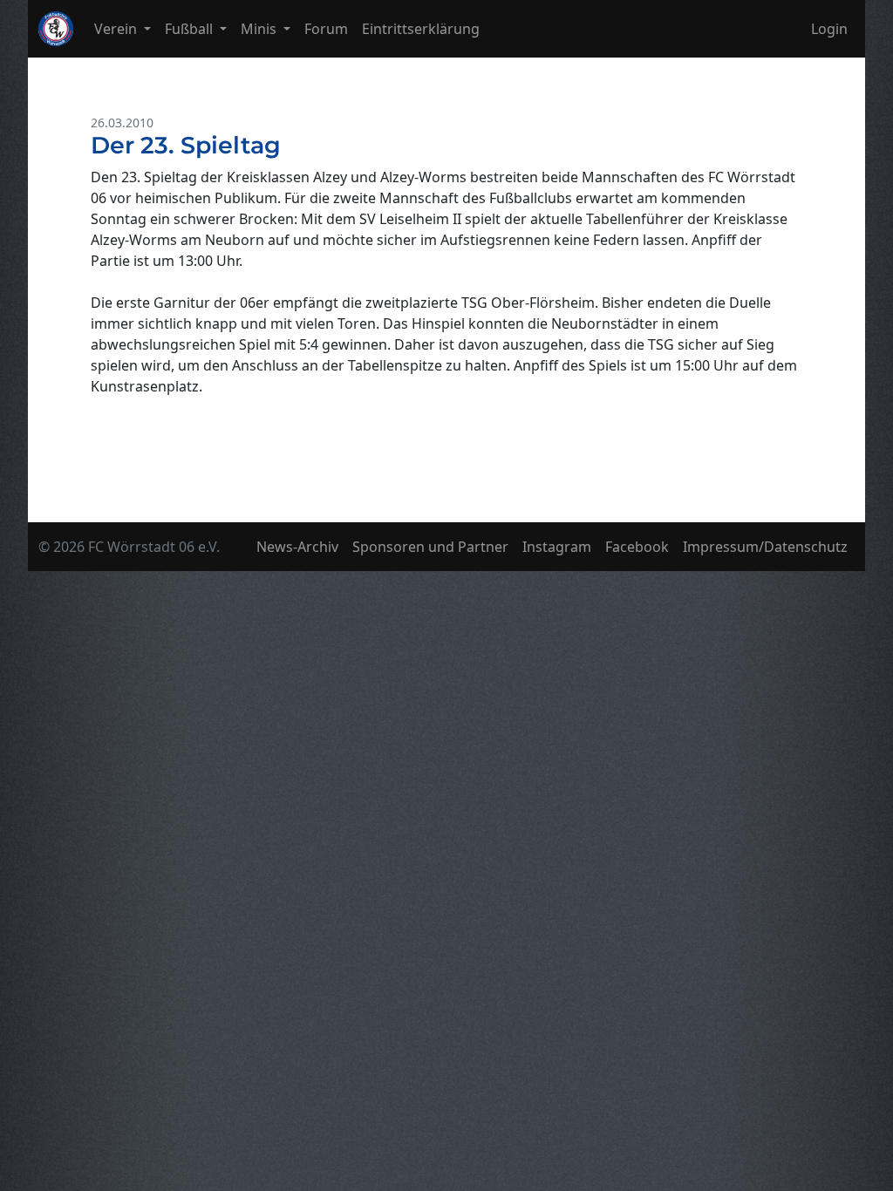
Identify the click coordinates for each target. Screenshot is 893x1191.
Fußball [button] (190, 28)
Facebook (637, 546)
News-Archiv (297, 546)
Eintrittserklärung (421, 28)
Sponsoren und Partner (430, 546)
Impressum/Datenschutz (765, 546)
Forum (326, 28)
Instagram (556, 546)
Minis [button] (260, 28)
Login (829, 28)
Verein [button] (117, 28)
